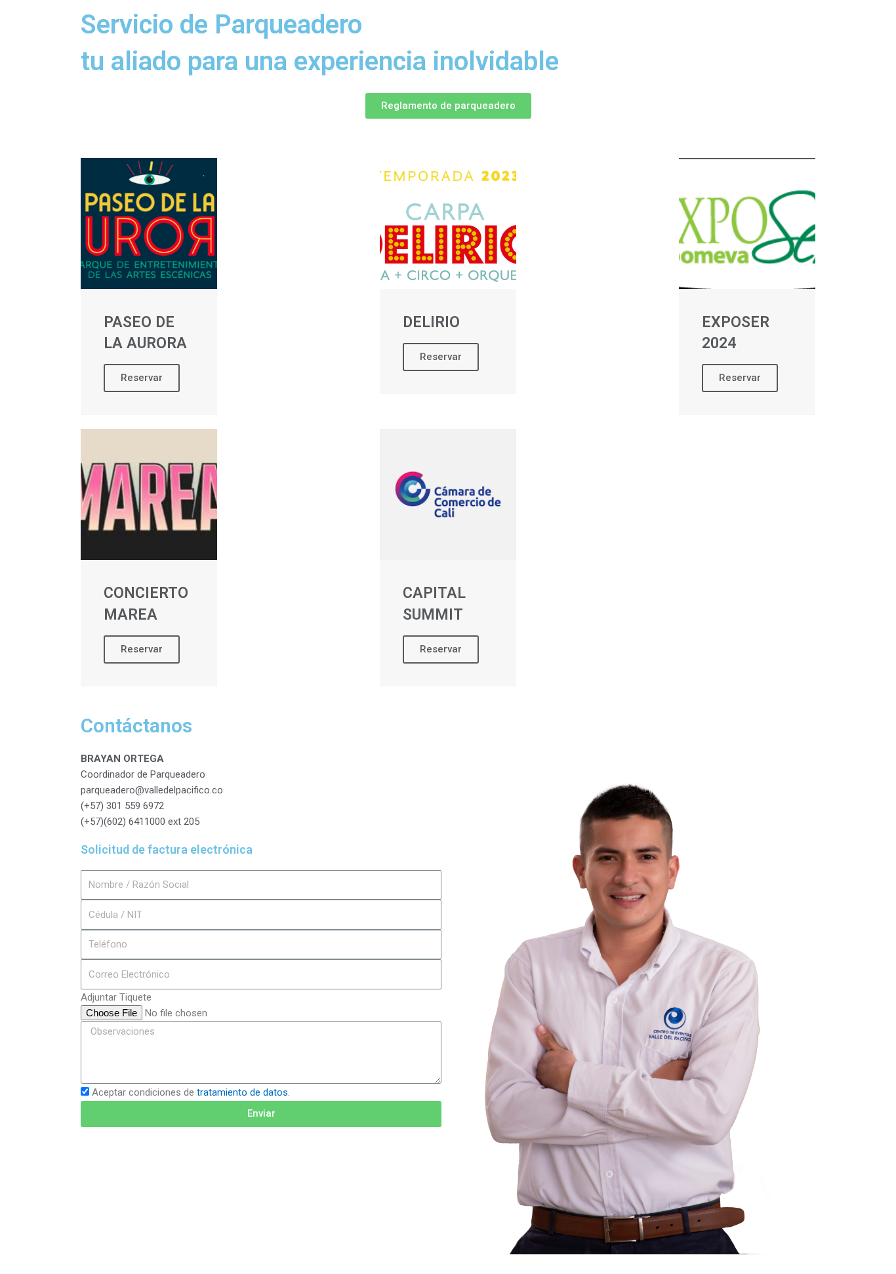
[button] (448, 106)
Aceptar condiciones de (191, 1092)
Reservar (142, 378)
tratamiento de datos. (243, 1092)
